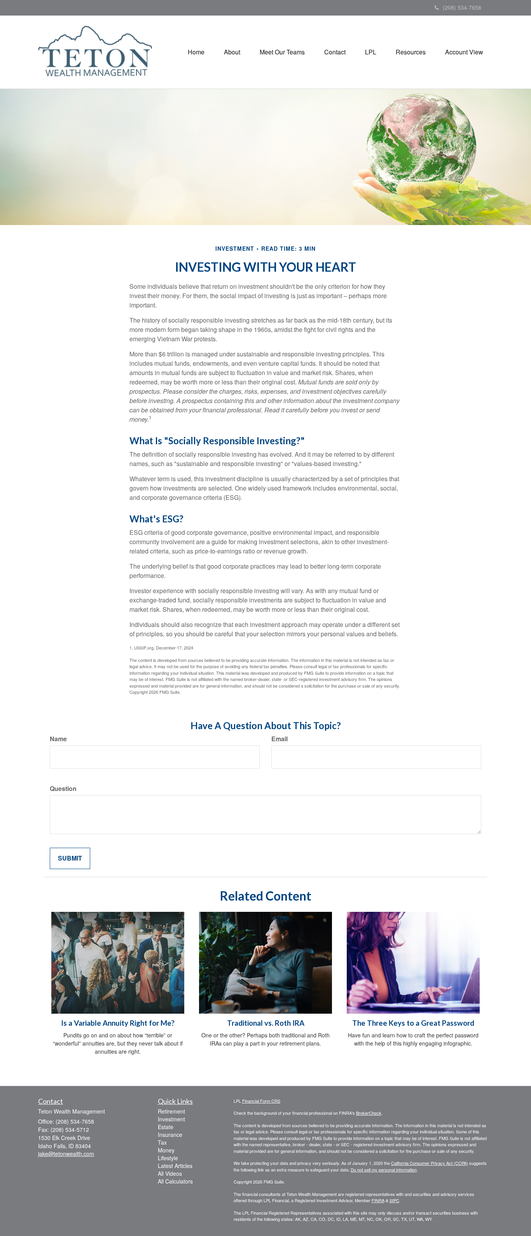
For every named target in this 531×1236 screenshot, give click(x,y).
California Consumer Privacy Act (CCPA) (429, 1163)
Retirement (171, 1111)
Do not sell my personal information (384, 1169)
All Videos (170, 1173)
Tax (162, 1142)
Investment (171, 1119)
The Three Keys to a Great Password (413, 1023)
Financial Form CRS (261, 1101)
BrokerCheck (368, 1113)
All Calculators (175, 1181)
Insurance (170, 1134)
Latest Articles (175, 1166)
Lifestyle (168, 1158)
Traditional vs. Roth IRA (265, 1023)
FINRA (378, 1200)
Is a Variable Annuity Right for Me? (118, 1023)
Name (58, 739)
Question (63, 788)
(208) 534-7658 (462, 7)
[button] (232, 52)
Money (166, 1150)
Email (279, 739)
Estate (165, 1127)
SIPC (394, 1200)
